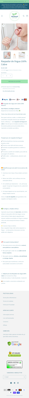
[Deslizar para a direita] (27, 55)
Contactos (5, 321)
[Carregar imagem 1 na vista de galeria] (7, 55)
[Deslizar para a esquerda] (1, 55)
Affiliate (5, 325)
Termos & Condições (8, 301)
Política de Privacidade (8, 304)
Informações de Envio (8, 314)
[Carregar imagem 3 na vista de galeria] (22, 55)
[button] (2, 16)
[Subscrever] (24, 377)
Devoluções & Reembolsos (9, 297)
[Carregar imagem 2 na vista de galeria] (14, 55)
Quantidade (3, 72)
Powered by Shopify (19, 395)
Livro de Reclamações (8, 318)
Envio (7, 70)
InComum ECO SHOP (12, 395)
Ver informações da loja (9, 91)
